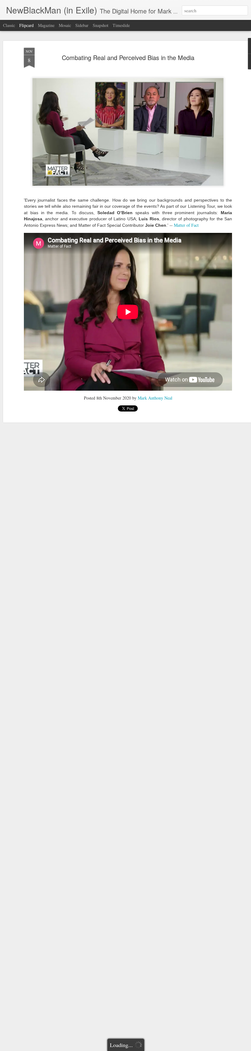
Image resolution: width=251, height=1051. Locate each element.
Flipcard (26, 25)
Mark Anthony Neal (155, 398)
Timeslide (121, 25)
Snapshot (100, 25)
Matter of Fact (186, 225)
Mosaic (65, 25)
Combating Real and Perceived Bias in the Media (128, 57)
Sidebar (81, 25)
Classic (9, 25)
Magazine (46, 25)
